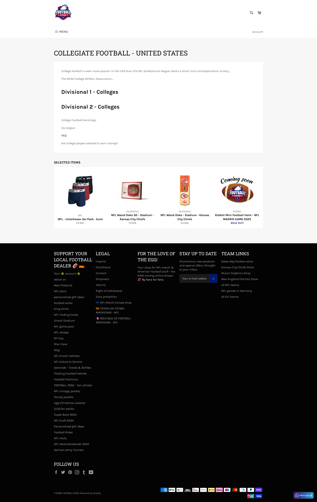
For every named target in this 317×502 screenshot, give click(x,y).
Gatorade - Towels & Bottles (72, 367)
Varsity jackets (63, 397)
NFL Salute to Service (68, 361)
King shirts (61, 309)
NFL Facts (60, 438)
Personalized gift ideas (69, 426)
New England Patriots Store (239, 279)
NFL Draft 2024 (64, 420)
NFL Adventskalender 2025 (71, 444)
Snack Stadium (64, 320)
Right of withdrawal (109, 291)
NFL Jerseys (61, 332)
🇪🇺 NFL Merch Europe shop (114, 302)
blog (57, 350)
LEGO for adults (64, 408)
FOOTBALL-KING (71, 493)
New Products (63, 285)
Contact (101, 273)
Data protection (106, 296)
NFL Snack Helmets (67, 356)
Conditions (103, 267)
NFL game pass (64, 326)
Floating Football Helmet (70, 373)
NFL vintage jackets (67, 391)
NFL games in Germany (236, 291)
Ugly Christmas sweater (69, 403)
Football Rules (63, 432)
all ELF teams (230, 296)
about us (60, 279)
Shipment (102, 279)
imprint (101, 261)
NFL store (60, 291)
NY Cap (58, 338)
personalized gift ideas (69, 297)
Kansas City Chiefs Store (237, 267)
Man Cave (60, 344)
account (257, 31)
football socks (63, 303)
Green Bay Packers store (237, 261)
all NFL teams (230, 285)
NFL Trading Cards (66, 314)
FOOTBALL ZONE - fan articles (73, 385)
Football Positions (66, 379)
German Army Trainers (69, 450)
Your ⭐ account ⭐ (67, 273)
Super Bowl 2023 (65, 414)
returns (101, 285)
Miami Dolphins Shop (236, 273)
